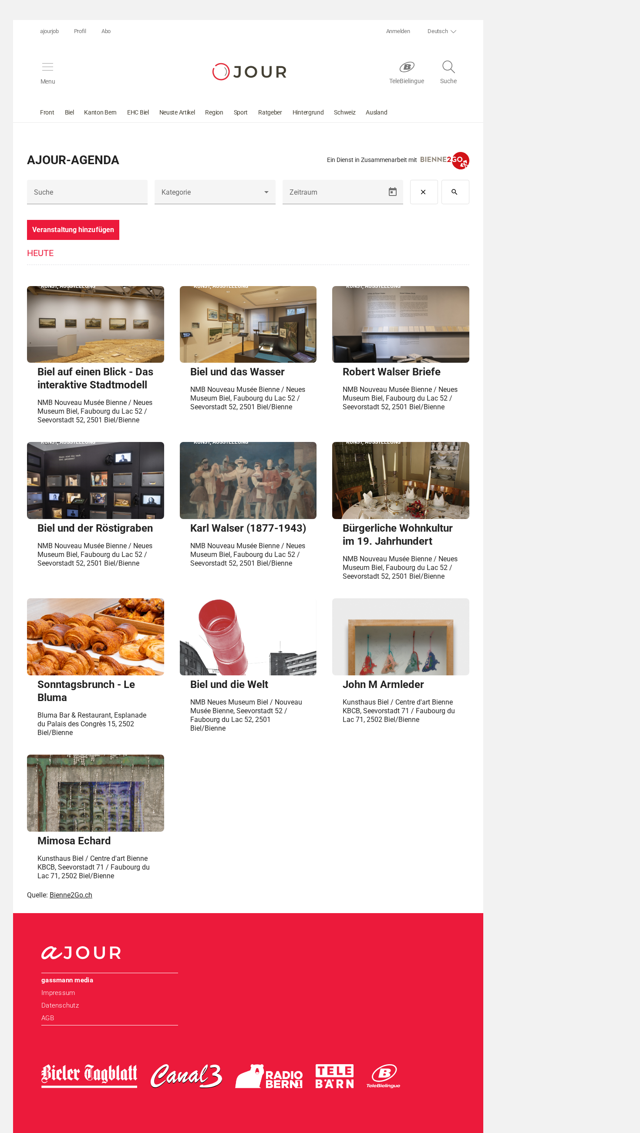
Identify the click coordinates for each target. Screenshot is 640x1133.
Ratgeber (270, 112)
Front (47, 112)
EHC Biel (138, 112)
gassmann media (67, 980)
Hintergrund (308, 112)
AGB (47, 1018)
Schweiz (344, 112)
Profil (80, 31)
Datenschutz (60, 1005)
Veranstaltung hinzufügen (73, 230)
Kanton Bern (100, 112)
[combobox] (215, 195)
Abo (106, 31)
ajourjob (49, 31)
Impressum (58, 993)
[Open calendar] (392, 192)
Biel (69, 112)
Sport (241, 112)
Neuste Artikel (177, 112)
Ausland (376, 112)
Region (214, 112)
